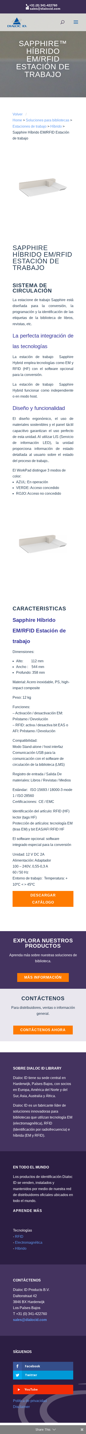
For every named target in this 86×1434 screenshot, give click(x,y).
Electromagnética (28, 1242)
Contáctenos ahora (43, 1030)
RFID (19, 1236)
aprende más (27, 1211)
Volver (17, 114)
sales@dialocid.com (30, 1320)
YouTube (31, 1389)
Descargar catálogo (43, 898)
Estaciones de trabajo (30, 126)
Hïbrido (20, 1248)
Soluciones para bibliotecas (47, 120)
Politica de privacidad (30, 1401)
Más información (43, 977)
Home (17, 120)
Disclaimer (21, 1407)
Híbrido (56, 126)
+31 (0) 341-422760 (43, 5)
